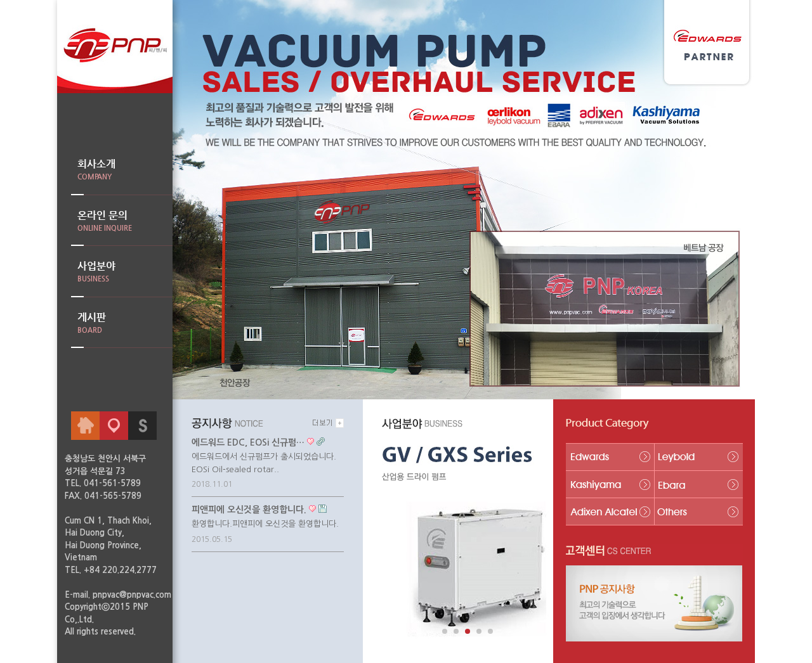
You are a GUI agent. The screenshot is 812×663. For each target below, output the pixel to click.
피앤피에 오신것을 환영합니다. (249, 509)
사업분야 (96, 271)
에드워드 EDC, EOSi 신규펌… (248, 442)
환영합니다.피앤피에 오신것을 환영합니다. (265, 524)
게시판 (91, 322)
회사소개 (96, 169)
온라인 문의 (104, 220)
